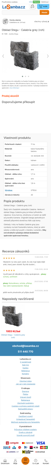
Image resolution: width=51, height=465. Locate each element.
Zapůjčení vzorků (26, 416)
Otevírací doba (26, 381)
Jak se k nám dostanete (25, 384)
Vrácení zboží (25, 397)
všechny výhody (41, 21)
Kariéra (25, 368)
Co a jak (35, 463)
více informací (14, 88)
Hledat (44, 12)
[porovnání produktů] (32, 6)
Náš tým (25, 365)
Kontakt (46, 463)
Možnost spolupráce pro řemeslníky (25, 422)
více (31, 2)
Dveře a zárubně (25, 432)
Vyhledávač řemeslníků (25, 419)
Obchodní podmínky (25, 403)
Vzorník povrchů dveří (25, 435)
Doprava (25, 391)
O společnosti (25, 362)
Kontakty (25, 374)
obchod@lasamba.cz (25, 345)
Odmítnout (44, 2)
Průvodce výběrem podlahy (25, 429)
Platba (25, 394)
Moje (15, 463)
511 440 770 (25, 351)
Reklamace (25, 400)
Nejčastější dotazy (25, 409)
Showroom (5, 463)
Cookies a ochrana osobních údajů (25, 406)
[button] (22, 76)
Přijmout (36, 2)
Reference (25, 371)
